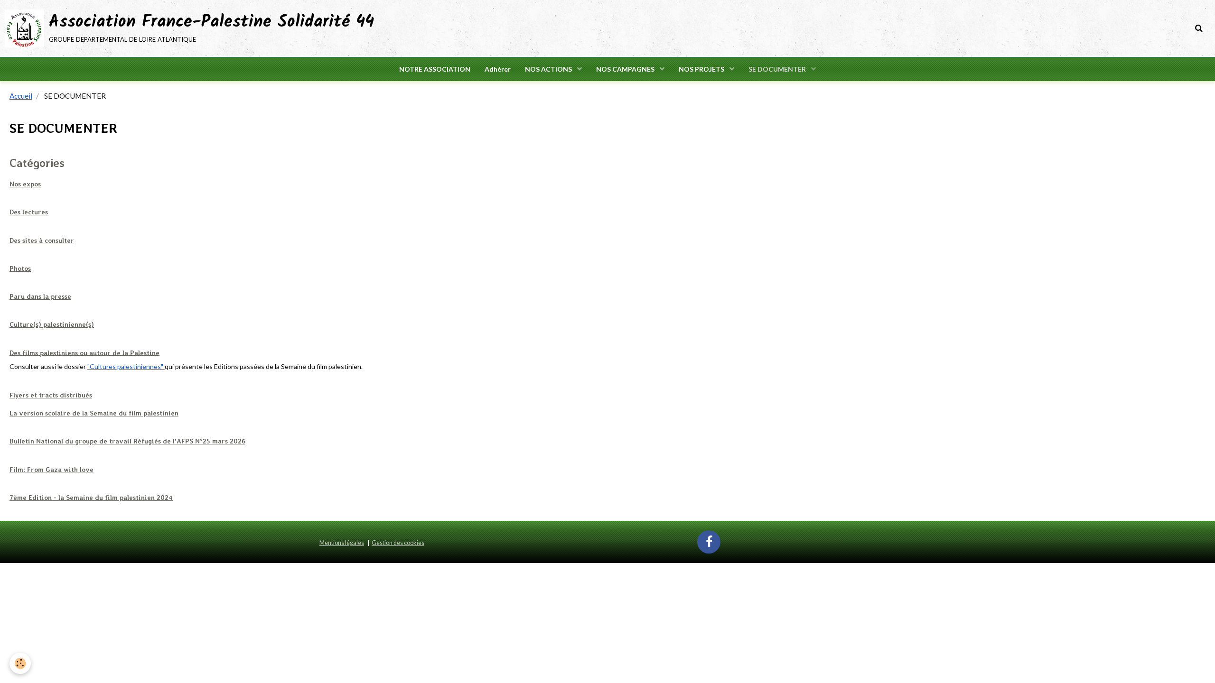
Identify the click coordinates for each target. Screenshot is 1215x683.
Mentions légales (341, 542)
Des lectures (28, 212)
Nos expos (25, 184)
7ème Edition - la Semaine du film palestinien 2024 (91, 497)
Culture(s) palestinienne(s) (51, 324)
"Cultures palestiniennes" (126, 366)
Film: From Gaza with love (51, 469)
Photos (20, 268)
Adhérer (498, 69)
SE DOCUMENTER (777, 69)
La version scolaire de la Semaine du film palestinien (93, 413)
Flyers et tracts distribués (50, 395)
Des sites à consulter (41, 240)
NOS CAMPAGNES (626, 69)
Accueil (20, 96)
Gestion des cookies (398, 542)
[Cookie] (20, 663)
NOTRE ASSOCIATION (434, 69)
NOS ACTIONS (549, 69)
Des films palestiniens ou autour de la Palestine (84, 352)
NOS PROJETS (702, 69)
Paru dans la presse (40, 296)
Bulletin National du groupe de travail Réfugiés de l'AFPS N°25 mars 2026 (127, 441)
